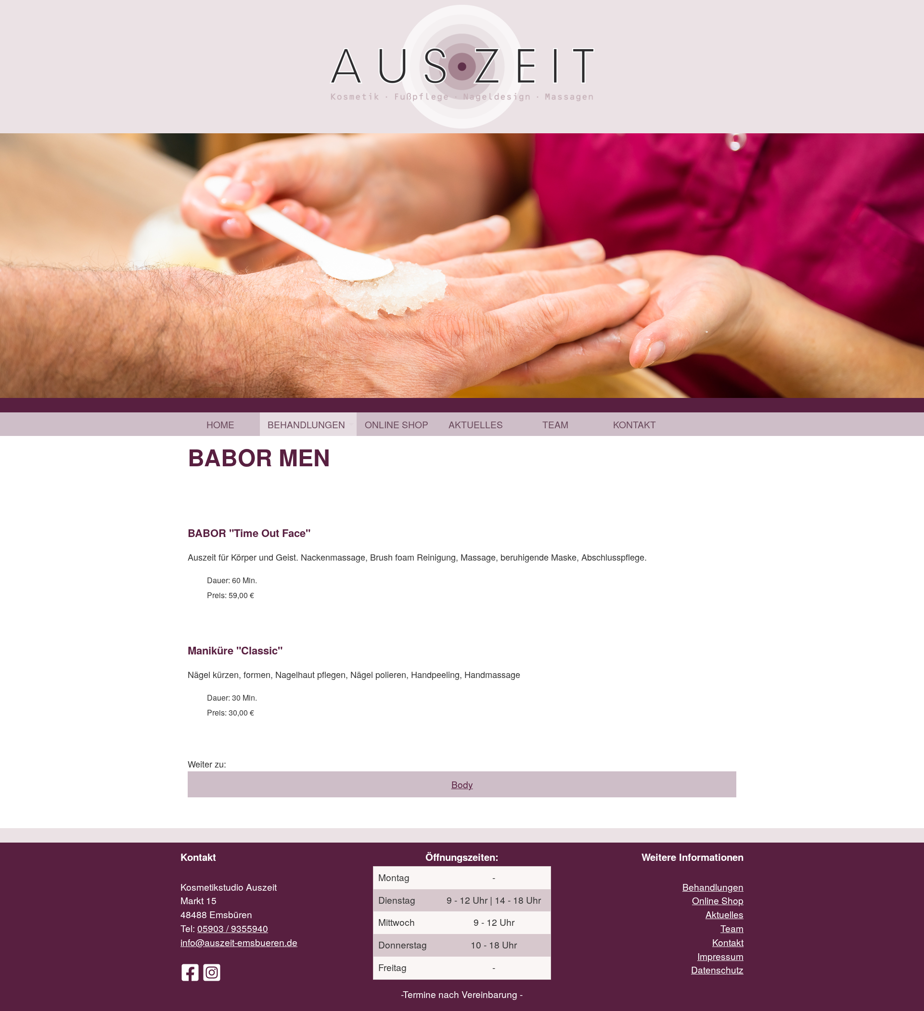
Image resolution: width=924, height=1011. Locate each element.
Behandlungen (306, 424)
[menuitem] (220, 424)
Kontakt (634, 424)
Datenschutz (717, 969)
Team (555, 424)
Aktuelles (476, 424)
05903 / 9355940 (232, 927)
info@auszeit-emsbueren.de (238, 941)
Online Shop (396, 424)
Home (220, 424)
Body (462, 784)
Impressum (720, 955)
